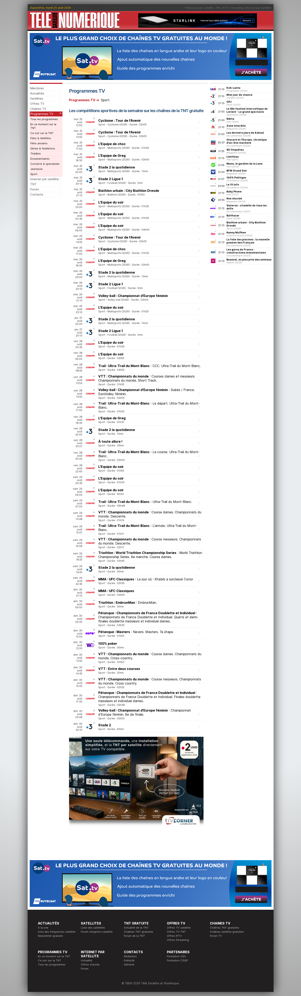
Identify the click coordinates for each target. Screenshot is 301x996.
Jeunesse (36, 169)
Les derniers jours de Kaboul (245, 132)
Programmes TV (41, 114)
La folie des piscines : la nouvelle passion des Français (248, 241)
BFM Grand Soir (236, 170)
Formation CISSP (177, 960)
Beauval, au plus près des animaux (249, 259)
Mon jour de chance (239, 94)
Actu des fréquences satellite (57, 931)
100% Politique (236, 177)
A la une (43, 927)
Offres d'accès (90, 964)
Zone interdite (236, 125)
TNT (218, 7)
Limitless (232, 156)
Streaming (236, 7)
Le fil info (232, 184)
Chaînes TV (38, 109)
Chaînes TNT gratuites (138, 931)
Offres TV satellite (179, 927)
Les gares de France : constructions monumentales (246, 251)
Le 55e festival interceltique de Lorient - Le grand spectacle (247, 110)
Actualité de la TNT (136, 927)
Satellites (36, 98)
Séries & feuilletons (42, 148)
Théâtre (35, 153)
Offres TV (37, 104)
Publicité (129, 960)
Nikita (230, 118)
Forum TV (216, 935)
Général (129, 964)
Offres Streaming (178, 939)
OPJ (229, 101)
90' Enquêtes (235, 149)
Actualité (86, 960)
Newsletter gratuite (50, 935)
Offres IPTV (174, 935)
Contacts (36, 194)
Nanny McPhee (236, 232)
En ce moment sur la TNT (43, 126)
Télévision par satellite (199, 7)
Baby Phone (234, 191)
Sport (33, 174)
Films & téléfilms (40, 138)
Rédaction (130, 956)
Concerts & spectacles (45, 163)
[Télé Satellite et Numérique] (74, 20)
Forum (34, 189)
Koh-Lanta (233, 87)
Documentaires (40, 158)
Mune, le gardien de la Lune (244, 163)
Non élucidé (234, 198)
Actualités (37, 93)
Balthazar (232, 215)
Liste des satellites (93, 927)
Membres (37, 88)
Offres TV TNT (176, 931)
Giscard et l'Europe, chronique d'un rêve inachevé (246, 141)
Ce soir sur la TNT (42, 133)
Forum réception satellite (97, 931)
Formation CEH (176, 956)
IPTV (225, 7)
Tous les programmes (44, 119)
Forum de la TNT (134, 935)
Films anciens (39, 143)
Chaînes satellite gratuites (227, 931)
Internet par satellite (258, 7)
